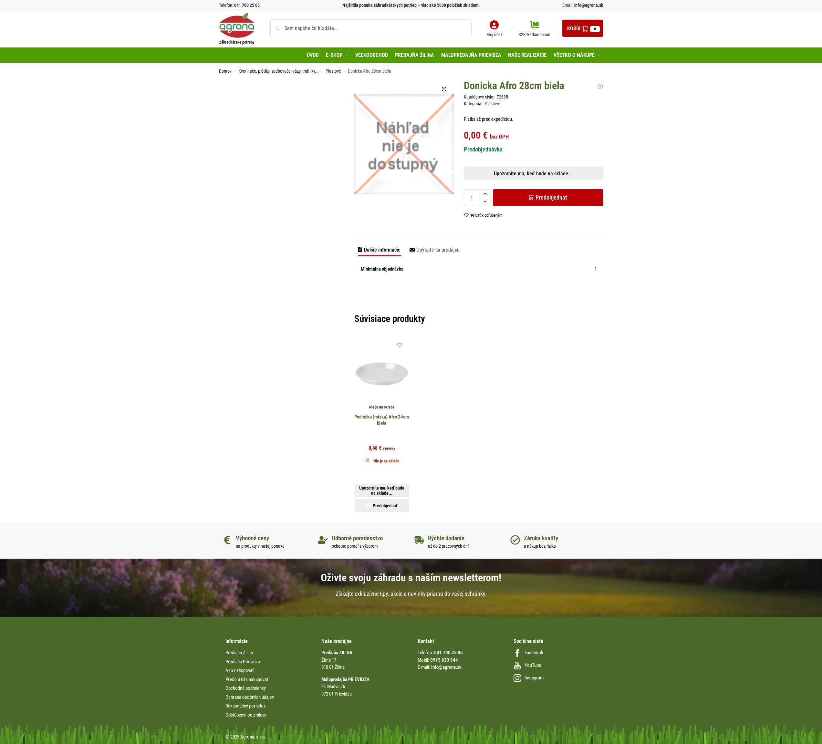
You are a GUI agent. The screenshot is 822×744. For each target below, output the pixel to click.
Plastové (333, 71)
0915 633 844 (444, 660)
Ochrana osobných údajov (249, 697)
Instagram (534, 678)
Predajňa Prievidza (242, 662)
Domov (225, 71)
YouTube (533, 665)
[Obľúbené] (399, 345)
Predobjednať (551, 197)
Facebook (534, 653)
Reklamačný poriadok (245, 706)
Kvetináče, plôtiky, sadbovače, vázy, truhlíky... (278, 71)
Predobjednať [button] (405, 241)
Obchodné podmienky (245, 688)
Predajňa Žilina (239, 653)
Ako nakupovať (239, 670)
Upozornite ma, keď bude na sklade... (402, 226)
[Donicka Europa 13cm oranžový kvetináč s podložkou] (600, 86)
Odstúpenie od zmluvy (245, 715)
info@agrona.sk (588, 5)
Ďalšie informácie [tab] (382, 250)
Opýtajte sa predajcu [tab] (438, 250)
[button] (582, 28)
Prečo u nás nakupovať (246, 679)
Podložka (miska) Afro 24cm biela (381, 420)
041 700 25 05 (247, 5)
